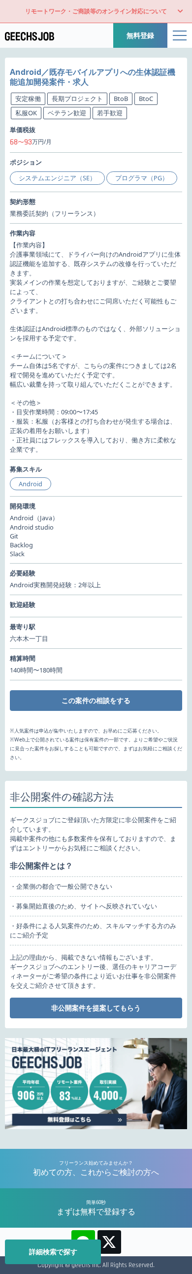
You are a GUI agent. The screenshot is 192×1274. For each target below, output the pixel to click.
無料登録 (140, 35)
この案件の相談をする (96, 700)
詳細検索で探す (53, 1251)
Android (30, 483)
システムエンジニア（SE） (57, 177)
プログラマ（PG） (141, 177)
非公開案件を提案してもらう (96, 1007)
